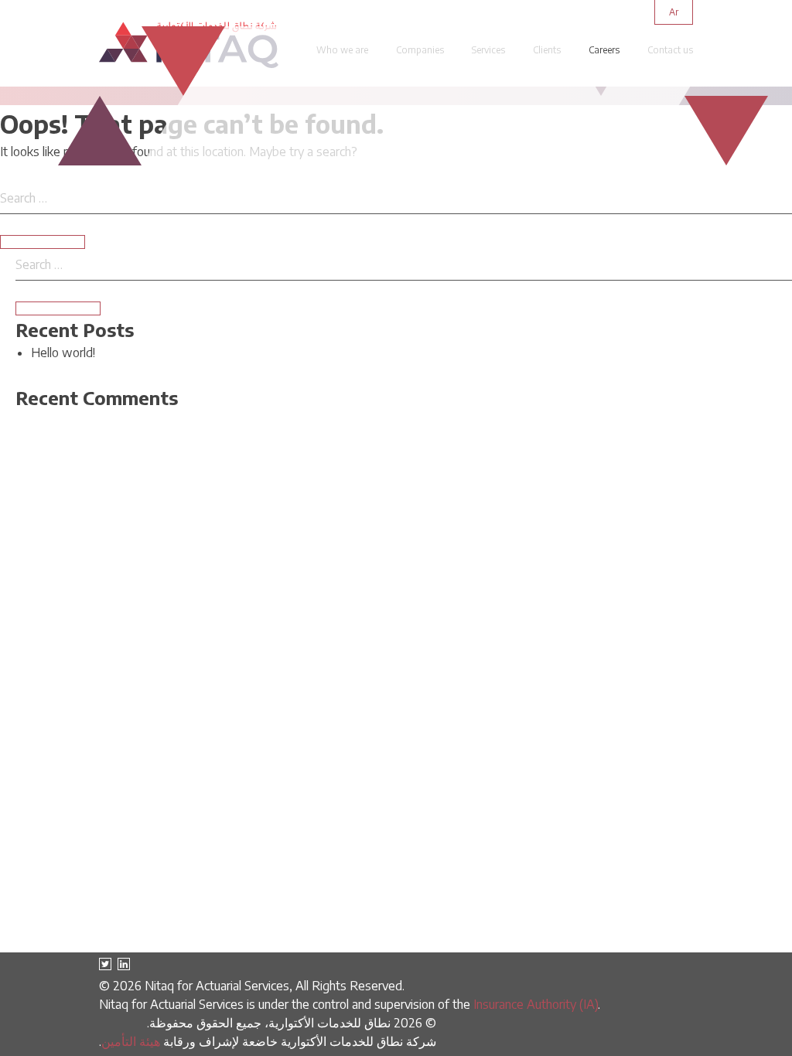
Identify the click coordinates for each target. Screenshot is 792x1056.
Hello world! (63, 352)
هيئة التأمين (130, 1041)
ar (673, 12)
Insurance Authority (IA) (535, 1004)
